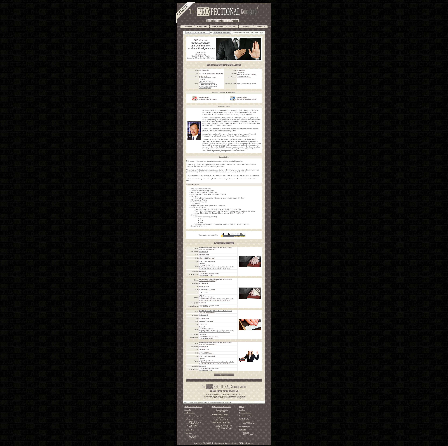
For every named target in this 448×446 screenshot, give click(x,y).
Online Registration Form (224, 425)
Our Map (246, 433)
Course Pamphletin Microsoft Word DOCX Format (245, 98)
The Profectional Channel (220, 414)
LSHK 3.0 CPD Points (244, 77)
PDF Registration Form (223, 427)
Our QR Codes (248, 434)
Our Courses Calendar (246, 416)
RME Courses (193, 425)
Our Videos (219, 417)
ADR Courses (193, 427)
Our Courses (188, 419)
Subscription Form (222, 410)
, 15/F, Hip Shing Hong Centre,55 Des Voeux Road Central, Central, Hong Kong (216, 267)
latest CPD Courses (252, 32)
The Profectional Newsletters (221, 407)
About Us (187, 410)
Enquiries (192, 438)
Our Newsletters (221, 411)
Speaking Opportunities (196, 416)
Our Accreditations (245, 413)
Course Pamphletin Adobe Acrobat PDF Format (207, 98)
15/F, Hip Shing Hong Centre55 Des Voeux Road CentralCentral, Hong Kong (208, 85)
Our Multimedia (244, 419)
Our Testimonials (244, 427)
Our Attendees (189, 430)
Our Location (193, 436)
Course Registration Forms (221, 422)
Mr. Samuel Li (200, 54)
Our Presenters (189, 413)
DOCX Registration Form (224, 428)
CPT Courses (193, 424)
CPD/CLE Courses (195, 422)
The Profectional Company (193, 407)
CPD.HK (241, 407)
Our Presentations (222, 419)
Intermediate (241, 70)
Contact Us (245, 84)
